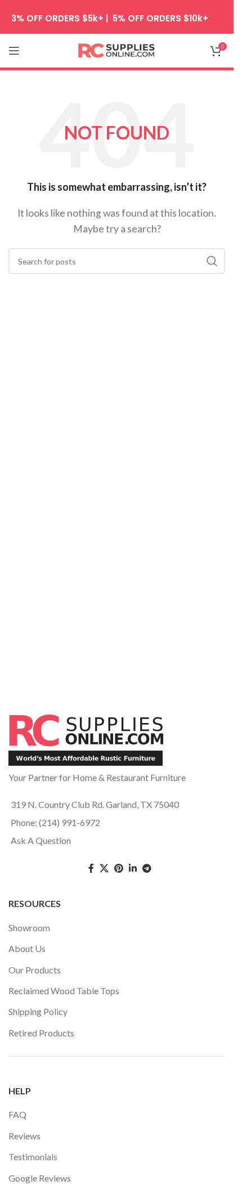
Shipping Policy (38, 1011)
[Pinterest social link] (118, 868)
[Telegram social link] (146, 868)
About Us (27, 948)
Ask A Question (41, 840)
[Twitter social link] (104, 868)
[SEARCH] (212, 261)
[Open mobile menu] (14, 50)
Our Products (34, 969)
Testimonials (32, 1156)
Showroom (29, 927)
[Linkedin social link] (133, 868)
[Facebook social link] (91, 868)
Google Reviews (39, 1178)
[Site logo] (117, 49)
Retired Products (41, 1032)
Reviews (24, 1135)
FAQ (17, 1114)
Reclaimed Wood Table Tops (63, 990)
